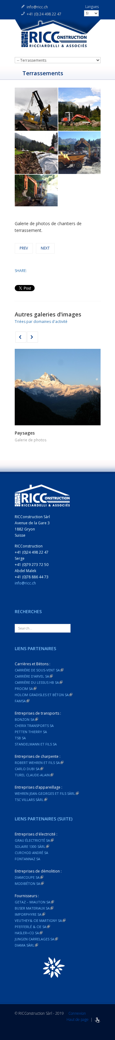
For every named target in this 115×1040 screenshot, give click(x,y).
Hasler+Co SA (29, 933)
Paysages (25, 433)
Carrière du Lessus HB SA (39, 682)
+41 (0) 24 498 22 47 (44, 14)
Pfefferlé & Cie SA (32, 926)
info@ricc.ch (37, 7)
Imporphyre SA (30, 914)
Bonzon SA (26, 719)
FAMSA (22, 701)
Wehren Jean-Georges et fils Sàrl (47, 793)
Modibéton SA (29, 883)
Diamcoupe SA (29, 877)
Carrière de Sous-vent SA (39, 670)
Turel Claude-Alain (34, 775)
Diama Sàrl (26, 945)
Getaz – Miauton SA (34, 902)
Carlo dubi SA (29, 768)
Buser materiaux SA (34, 908)
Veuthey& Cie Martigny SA (40, 920)
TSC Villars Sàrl (31, 799)
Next (45, 248)
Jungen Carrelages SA (36, 939)
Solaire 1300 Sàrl (32, 846)
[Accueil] (58, 36)
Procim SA (25, 688)
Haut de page (78, 1019)
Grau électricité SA (34, 840)
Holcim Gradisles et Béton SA (43, 694)
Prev (24, 248)
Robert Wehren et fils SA (39, 762)
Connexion (77, 1013)
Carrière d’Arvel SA (34, 676)
